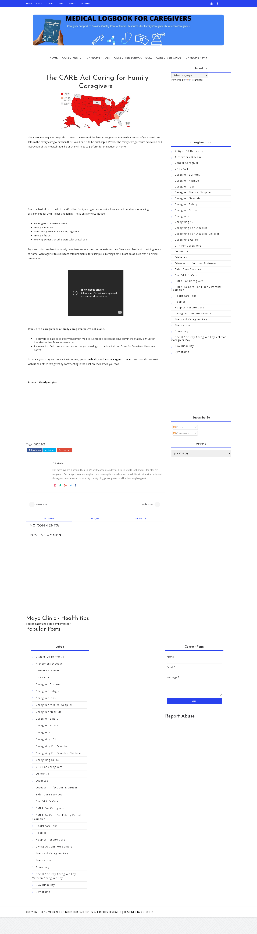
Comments (182, 433)
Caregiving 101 (185, 221)
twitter (51, 450)
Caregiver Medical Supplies (193, 192)
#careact (33, 382)
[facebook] (217, 3)
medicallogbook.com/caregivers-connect (110, 359)
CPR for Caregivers (188, 245)
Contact (50, 3)
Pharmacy (181, 331)
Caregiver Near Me (188, 198)
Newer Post (42, 504)
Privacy (72, 3)
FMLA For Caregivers (189, 281)
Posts (179, 427)
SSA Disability (184, 346)
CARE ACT (39, 444)
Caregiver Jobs (98, 58)
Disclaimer (85, 3)
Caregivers (182, 216)
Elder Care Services (188, 269)
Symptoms (182, 352)
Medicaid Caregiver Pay (191, 319)
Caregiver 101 (72, 58)
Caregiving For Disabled (191, 227)
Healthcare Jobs (186, 295)
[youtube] (211, 3)
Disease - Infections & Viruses (196, 263)
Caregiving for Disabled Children (197, 233)
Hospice (180, 301)
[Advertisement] (96, 177)
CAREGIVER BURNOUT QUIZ (133, 58)
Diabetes (181, 257)
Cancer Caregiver (186, 162)
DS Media (57, 463)
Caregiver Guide (168, 58)
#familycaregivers (49, 382)
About (39, 3)
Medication (182, 325)
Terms (61, 3)
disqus (95, 518)
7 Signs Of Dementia (189, 151)
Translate (197, 79)
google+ (66, 450)
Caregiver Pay (196, 58)
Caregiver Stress (186, 210)
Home (29, 3)
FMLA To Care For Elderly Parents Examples (196, 288)
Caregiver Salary (186, 204)
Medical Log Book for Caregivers (70, 912)
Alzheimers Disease (188, 157)
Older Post (147, 504)
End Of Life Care (186, 275)
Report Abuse (180, 716)
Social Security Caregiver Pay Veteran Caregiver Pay (199, 338)
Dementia (181, 251)
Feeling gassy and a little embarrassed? (48, 623)
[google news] (223, 3)
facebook (36, 450)
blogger (49, 518)
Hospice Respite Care (189, 307)
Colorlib (147, 912)
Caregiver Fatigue (187, 180)
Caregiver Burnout (187, 174)
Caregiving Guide (186, 239)
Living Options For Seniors (193, 313)
